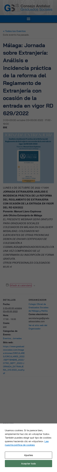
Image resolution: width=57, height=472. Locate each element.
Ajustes (28, 455)
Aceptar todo (28, 463)
